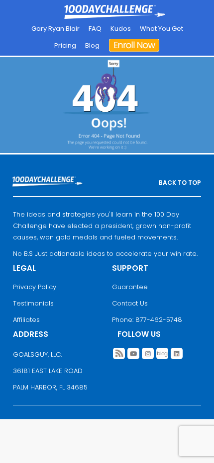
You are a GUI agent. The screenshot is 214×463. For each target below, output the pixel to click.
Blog (92, 45)
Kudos (120, 28)
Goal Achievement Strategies (114, 12)
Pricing (65, 45)
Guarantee (130, 287)
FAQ (95, 28)
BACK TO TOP (180, 182)
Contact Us (130, 303)
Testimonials (33, 303)
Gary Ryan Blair (55, 28)
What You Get (161, 28)
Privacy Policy (34, 287)
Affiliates (26, 319)
